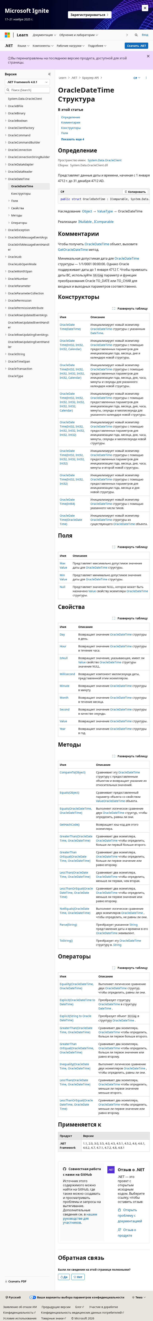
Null (62, 587)
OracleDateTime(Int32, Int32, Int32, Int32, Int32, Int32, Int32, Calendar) (72, 402)
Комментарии (70, 122)
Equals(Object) (69, 792)
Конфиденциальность (18, 1312)
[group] (104, 199)
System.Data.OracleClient (105, 160)
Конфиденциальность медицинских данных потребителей (81, 1312)
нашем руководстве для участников (80, 1218)
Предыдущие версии (56, 1307)
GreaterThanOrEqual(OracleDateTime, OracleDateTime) (75, 856)
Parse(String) (68, 924)
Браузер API (90, 78)
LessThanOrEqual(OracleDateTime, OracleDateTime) (76, 893)
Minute (64, 686)
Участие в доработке (103, 1307)
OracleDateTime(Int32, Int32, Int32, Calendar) (71, 345)
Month (64, 697)
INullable (85, 221)
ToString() (66, 940)
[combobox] (27, 82)
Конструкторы (71, 128)
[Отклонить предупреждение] (145, 8)
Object (87, 211)
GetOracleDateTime (73, 249)
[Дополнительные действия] (146, 78)
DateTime (96, 333)
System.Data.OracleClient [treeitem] (25, 99)
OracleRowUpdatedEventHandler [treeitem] (28, 325)
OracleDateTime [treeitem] (22, 186)
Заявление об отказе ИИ (20, 1307)
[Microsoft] (7, 35)
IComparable (104, 221)
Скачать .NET (136, 46)
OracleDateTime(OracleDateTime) (71, 520)
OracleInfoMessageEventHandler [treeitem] (28, 247)
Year (63, 729)
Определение (70, 117)
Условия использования (19, 1318)
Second (65, 709)
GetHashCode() (69, 824)
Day (62, 634)
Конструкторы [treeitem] (21, 193)
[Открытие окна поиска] (136, 35)
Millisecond (67, 674)
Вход (145, 35)
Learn (62, 78)
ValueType (105, 211)
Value (92, 591)
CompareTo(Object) (72, 772)
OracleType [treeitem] (15, 376)
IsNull (64, 658)
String (133, 924)
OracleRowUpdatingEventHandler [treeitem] (28, 344)
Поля (64, 133)
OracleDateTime (97, 244)
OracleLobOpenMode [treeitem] (22, 264)
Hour (63, 646)
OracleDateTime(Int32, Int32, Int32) (71, 479)
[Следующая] (127, 35)
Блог (78, 1307)
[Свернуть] (49, 74)
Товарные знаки (52, 1318)
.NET (74, 78)
